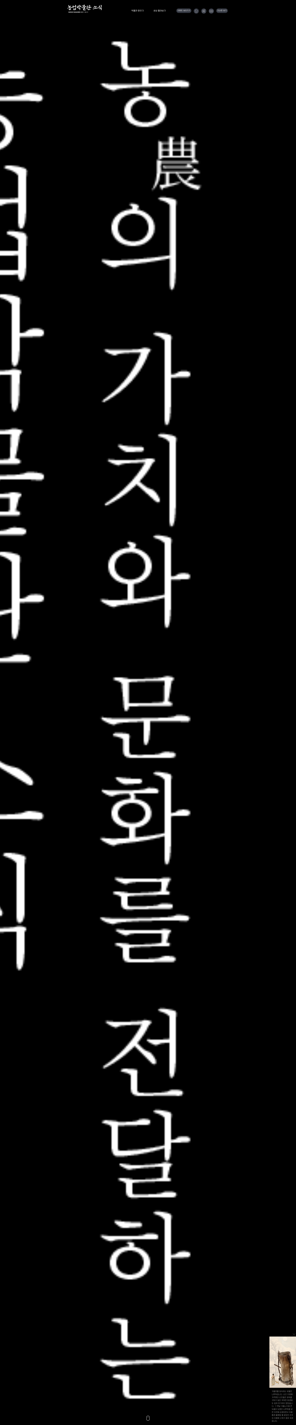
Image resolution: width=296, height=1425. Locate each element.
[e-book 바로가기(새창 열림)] (211, 10)
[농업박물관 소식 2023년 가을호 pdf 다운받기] (203, 10)
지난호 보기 (222, 11)
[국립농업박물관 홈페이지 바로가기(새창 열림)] (196, 10)
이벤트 (183, 11)
